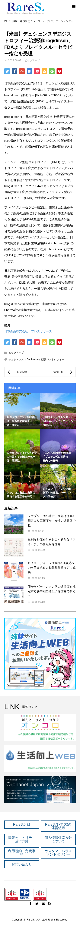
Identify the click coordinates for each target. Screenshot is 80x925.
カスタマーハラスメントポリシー (58, 852)
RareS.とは (22, 824)
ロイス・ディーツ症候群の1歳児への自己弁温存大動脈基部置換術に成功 (52, 567)
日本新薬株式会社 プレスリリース (28, 331)
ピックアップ (32, 60)
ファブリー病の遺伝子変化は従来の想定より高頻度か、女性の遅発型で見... (52, 520)
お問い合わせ (22, 864)
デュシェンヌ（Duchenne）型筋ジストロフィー (36, 359)
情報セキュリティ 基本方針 (21, 839)
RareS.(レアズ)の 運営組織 (58, 826)
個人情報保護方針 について (58, 839)
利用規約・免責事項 (21, 852)
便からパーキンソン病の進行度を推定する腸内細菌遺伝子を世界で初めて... (52, 591)
